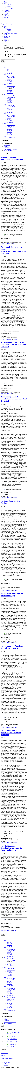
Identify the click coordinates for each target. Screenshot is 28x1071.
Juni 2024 (9, 90)
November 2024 (11, 86)
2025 (5, 74)
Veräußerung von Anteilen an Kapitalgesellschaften (12, 647)
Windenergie (7, 11)
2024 (5, 84)
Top (2, 1026)
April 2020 (9, 132)
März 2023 (9, 101)
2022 (5, 104)
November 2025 (11, 76)
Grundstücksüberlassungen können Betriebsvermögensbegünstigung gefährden (14, 250)
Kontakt (9, 6)
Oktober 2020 (10, 126)
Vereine (5, 14)
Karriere (9, 4)
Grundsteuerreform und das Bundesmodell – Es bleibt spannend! (12, 732)
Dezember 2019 (11, 137)
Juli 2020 (9, 127)
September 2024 (11, 87)
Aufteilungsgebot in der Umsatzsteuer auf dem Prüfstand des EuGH (14, 399)
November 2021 (11, 115)
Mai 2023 (9, 100)
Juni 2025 (9, 80)
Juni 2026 (9, 70)
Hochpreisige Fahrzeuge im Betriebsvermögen (12, 594)
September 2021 (11, 116)
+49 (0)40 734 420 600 (6, 243)
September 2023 (11, 97)
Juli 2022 (9, 108)
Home (5, 2)
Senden (3, 61)
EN (8, 7)
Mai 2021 (9, 119)
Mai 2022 (9, 109)
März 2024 (9, 91)
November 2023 (11, 95)
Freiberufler (6, 15)
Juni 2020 (9, 129)
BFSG (5, 1063)
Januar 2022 (10, 112)
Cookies (6, 1065)
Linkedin (3, 1055)
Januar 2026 (10, 73)
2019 (5, 136)
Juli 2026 (9, 69)
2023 (5, 94)
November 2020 (11, 125)
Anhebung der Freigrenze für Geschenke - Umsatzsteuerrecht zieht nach (13, 344)
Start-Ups (6, 13)
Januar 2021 (10, 122)
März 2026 (9, 72)
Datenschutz (7, 1062)
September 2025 (11, 77)
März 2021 (9, 120)
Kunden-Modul (4, 1053)
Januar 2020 (10, 134)
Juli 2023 (9, 98)
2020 (5, 123)
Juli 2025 (9, 79)
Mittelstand (6, 10)
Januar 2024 (10, 93)
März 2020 (9, 133)
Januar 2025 (10, 83)
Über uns (6, 3)
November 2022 (11, 105)
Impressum (6, 1060)
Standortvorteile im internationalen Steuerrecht (12, 158)
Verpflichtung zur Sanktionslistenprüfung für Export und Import (11, 848)
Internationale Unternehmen (10, 9)
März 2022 (9, 111)
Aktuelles (6, 17)
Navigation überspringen (7, 24)
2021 (5, 113)
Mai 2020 (9, 130)
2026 (5, 68)
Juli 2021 (9, 118)
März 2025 (9, 81)
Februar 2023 (10, 102)
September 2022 (11, 107)
